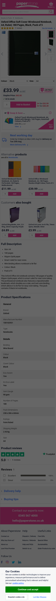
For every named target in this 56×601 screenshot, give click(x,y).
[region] (28, 584)
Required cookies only (16, 597)
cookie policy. (18, 583)
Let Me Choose (39, 597)
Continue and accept (28, 589)
